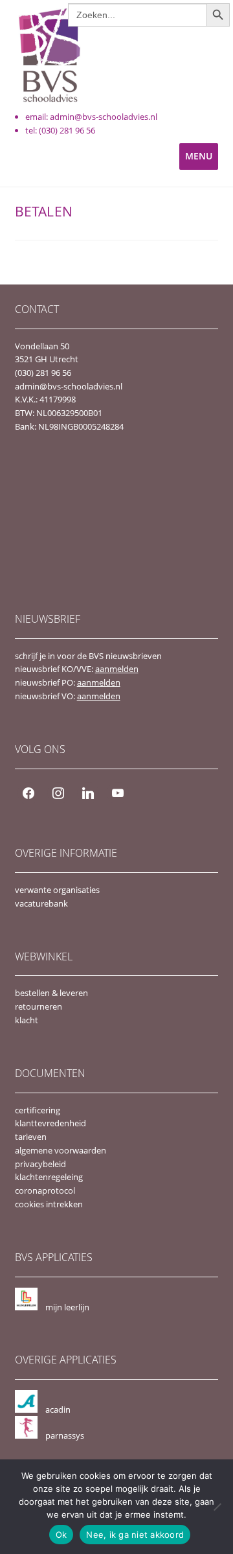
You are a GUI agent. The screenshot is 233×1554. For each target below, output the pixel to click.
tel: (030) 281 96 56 (60, 130)
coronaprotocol (45, 1190)
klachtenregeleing (49, 1177)
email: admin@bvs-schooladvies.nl (91, 116)
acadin (58, 1409)
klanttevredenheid (50, 1123)
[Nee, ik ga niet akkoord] (216, 1506)
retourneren (38, 1006)
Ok (61, 1534)
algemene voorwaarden (60, 1150)
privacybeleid (40, 1164)
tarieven (31, 1136)
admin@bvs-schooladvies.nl (68, 386)
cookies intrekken (49, 1204)
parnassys (64, 1435)
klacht (26, 1020)
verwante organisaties (57, 890)
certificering (37, 1110)
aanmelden (117, 669)
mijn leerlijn (67, 1307)
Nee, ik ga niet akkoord (135, 1534)
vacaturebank (41, 903)
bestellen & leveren (51, 993)
